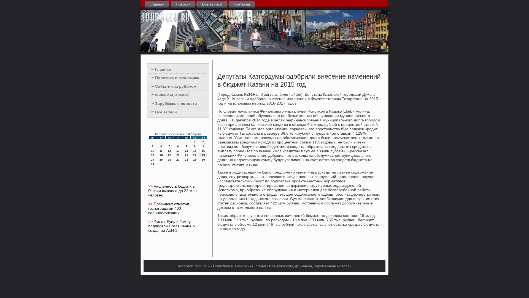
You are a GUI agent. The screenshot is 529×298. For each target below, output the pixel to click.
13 (178, 150)
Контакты (241, 4)
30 (203, 159)
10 (152, 150)
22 (194, 155)
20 (178, 155)
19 (169, 155)
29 (194, 159)
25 (161, 159)
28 (186, 159)
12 (169, 150)
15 (194, 150)
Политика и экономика (177, 78)
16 (203, 150)
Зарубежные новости (176, 103)
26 (169, 159)
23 (203, 155)
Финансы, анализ (172, 95)
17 (152, 155)
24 (152, 159)
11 (161, 150)
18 (161, 155)
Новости (183, 4)
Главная (157, 4)
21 (186, 155)
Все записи (212, 4)
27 (178, 159)
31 (152, 164)
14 (186, 150)
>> (151, 186)
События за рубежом (175, 86)
